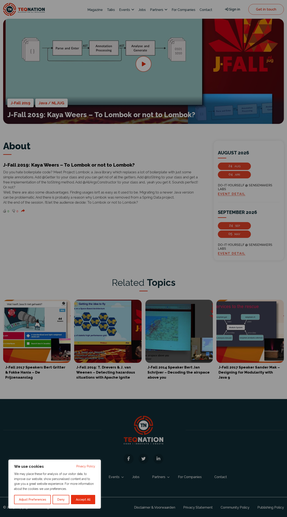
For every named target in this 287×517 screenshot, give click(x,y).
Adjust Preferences (32, 499)
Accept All (83, 499)
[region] (54, 484)
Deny (61, 499)
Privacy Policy (85, 466)
